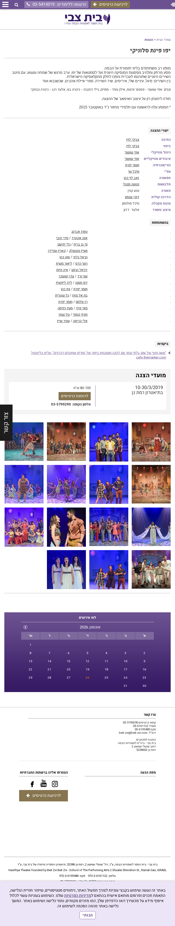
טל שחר (64, 314)
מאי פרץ (82, 308)
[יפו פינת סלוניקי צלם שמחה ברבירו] (151, 442)
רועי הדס (81, 263)
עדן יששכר (66, 276)
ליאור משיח (64, 263)
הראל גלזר (80, 257)
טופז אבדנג (79, 231)
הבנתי (87, 915)
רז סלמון (82, 301)
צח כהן (65, 289)
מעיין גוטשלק (78, 250)
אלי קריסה (80, 320)
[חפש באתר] (16, 5)
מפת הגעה (148, 772)
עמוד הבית (164, 39)
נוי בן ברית (81, 244)
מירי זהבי (62, 238)
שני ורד (82, 276)
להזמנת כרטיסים (74, 396)
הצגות (148, 39)
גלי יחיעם (63, 244)
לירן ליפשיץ (64, 282)
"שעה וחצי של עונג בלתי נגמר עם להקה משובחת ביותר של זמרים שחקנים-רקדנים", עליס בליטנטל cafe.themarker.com (98, 355)
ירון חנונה (81, 282)
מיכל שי (133, 171)
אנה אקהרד (80, 238)
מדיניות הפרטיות (77, 895)
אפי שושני (132, 152)
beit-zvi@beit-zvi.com (133, 733)
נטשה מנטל (131, 184)
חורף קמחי (80, 314)
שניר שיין (63, 320)
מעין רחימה (65, 308)
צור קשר (6, 423)
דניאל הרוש (79, 269)
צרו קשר (150, 714)
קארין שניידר (57, 250)
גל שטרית (62, 295)
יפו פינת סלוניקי (150, 50)
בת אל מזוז (80, 295)
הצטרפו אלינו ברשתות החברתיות (44, 772)
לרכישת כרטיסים (113, 4)
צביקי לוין (132, 139)
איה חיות (62, 269)
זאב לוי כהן (131, 177)
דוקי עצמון (132, 197)
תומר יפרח (132, 165)
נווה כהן (64, 257)
